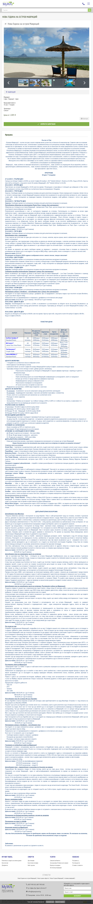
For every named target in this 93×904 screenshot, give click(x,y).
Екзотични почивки (33, 863)
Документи (5, 865)
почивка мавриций (69, 878)
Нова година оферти (43, 878)
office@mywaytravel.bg (34, 892)
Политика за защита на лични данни (11, 860)
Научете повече (60, 902)
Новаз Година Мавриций (56, 878)
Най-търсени (31, 865)
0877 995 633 (32, 884)
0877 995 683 (41, 884)
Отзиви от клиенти (77, 865)
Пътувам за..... (76, 860)
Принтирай (85, 118)
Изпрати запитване (47, 124)
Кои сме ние (5, 863)
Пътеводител (76, 863)
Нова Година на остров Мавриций (27, 878)
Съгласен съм (50, 902)
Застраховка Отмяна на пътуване (59, 863)
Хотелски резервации (56, 868)
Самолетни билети (55, 860)
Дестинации (31, 860)
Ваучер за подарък (55, 865)
